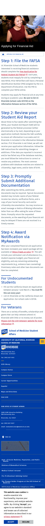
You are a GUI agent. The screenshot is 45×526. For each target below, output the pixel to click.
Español (4, 386)
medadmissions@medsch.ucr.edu (18, 427)
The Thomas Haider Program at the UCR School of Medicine (21, 482)
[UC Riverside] (6, 332)
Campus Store (6, 375)
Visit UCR (4, 397)
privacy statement (12, 517)
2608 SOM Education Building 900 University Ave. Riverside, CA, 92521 (11, 415)
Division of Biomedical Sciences (14, 465)
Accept (11, 522)
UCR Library (5, 364)
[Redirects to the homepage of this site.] (3, 54)
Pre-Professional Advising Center (15, 476)
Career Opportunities (9, 381)
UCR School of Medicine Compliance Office (18, 487)
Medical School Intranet (11, 471)
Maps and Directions (9, 392)
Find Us (8, 437)
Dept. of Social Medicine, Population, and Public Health (21, 460)
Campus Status (7, 370)
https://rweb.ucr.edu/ (21, 252)
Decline (26, 522)
